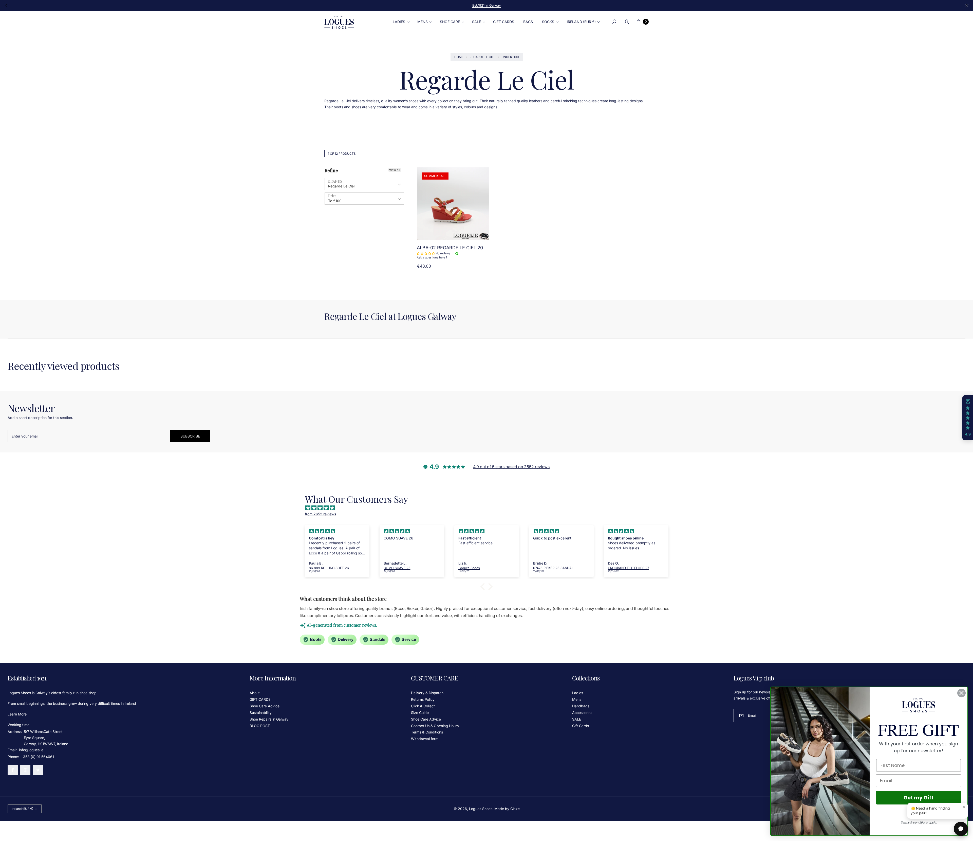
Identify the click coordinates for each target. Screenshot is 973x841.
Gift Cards (580, 726)
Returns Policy (423, 699)
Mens (576, 699)
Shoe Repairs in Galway (269, 719)
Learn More (17, 714)
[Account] (626, 21)
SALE (576, 719)
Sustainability (261, 712)
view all (394, 170)
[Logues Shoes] (339, 22)
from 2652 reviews (320, 514)
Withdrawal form (424, 739)
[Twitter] (38, 770)
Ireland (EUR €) (581, 22)
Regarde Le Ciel (482, 57)
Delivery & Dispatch (427, 693)
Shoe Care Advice (264, 706)
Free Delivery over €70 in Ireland (486, 5)
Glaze (515, 809)
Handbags (580, 706)
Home (458, 57)
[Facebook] (13, 770)
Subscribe (190, 436)
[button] (400, 22)
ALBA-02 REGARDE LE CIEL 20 (450, 247)
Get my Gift (918, 797)
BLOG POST (260, 726)
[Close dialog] (961, 693)
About (255, 693)
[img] (489, 508)
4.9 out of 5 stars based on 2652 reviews (511, 466)
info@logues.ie (30, 750)
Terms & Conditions (427, 732)
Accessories (582, 712)
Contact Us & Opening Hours (435, 726)
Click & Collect (423, 706)
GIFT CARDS (260, 699)
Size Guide (420, 712)
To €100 (335, 201)
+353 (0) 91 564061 (37, 757)
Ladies (577, 693)
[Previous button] (6, 5)
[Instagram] (25, 770)
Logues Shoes (480, 809)
